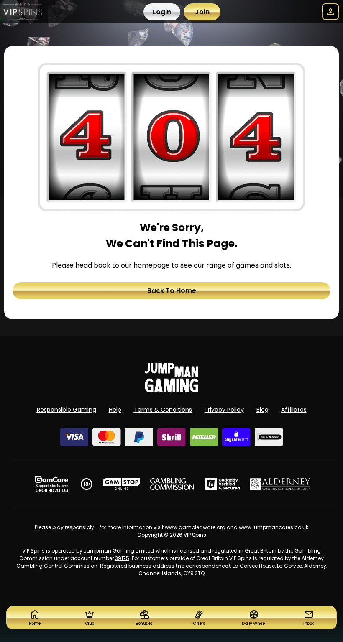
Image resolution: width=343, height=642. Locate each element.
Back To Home (171, 291)
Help (115, 409)
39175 (122, 558)
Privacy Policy (224, 409)
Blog (262, 409)
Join (202, 12)
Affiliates (294, 409)
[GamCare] (51, 484)
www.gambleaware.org (195, 527)
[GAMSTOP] (121, 484)
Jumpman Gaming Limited (119, 550)
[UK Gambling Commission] (172, 484)
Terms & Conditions (163, 409)
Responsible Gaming (66, 409)
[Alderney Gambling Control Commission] (280, 484)
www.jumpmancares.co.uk (273, 527)
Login (162, 12)
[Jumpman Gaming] (171, 390)
